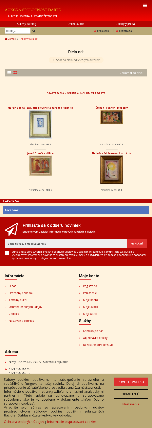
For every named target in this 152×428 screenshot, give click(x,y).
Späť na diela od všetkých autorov (77, 60)
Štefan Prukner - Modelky (112, 107)
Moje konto (90, 300)
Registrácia (125, 30)
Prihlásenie (103, 30)
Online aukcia (76, 24)
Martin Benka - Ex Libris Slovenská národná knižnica (40, 107)
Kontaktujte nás (93, 331)
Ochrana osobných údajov (25, 307)
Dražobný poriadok (21, 293)
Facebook (12, 210)
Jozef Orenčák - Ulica (40, 153)
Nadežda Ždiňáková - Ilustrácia (111, 153)
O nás (12, 286)
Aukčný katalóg (26, 24)
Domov (11, 39)
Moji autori (90, 314)
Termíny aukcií (18, 300)
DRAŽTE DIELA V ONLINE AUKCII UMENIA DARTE (76, 93)
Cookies (14, 314)
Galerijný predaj (126, 24)
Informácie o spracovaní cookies (72, 421)
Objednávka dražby (95, 338)
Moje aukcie (91, 307)
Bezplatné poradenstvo (98, 345)
